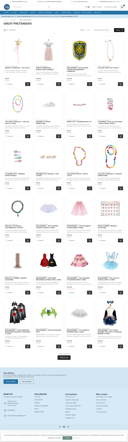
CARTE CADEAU (87, 12)
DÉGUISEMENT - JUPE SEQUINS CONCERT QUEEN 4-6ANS (47, 226)
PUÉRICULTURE (66, 12)
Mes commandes (101, 400)
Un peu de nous (70, 397)
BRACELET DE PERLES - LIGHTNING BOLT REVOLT (14, 226)
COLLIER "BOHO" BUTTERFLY (108, 68)
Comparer (10, 84)
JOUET (57, 12)
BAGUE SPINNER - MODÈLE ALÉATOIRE (107, 226)
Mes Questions (100, 403)
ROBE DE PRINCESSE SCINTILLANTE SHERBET (45, 68)
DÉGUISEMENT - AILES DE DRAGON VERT (48, 331)
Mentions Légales (70, 415)
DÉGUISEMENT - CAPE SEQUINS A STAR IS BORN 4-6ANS (79, 226)
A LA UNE (13, 12)
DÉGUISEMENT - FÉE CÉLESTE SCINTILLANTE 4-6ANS (108, 279)
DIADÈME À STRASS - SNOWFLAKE (43, 122)
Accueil (6, 12)
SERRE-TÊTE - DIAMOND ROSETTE (79, 122)
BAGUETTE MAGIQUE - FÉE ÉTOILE (17, 68)
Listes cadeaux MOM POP (73, 406)
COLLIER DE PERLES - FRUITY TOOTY (77, 174)
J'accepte (67, 438)
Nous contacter (11, 381)
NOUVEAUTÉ (23, 12)
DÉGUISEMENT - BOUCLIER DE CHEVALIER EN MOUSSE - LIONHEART (77, 69)
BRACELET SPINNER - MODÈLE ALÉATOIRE (16, 279)
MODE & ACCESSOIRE (45, 12)
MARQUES (77, 12)
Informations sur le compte (104, 397)
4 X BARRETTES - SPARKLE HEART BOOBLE (15, 174)
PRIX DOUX (97, 12)
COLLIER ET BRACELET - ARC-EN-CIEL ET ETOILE (17, 122)
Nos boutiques (26, 381)
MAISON (32, 12)
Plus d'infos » (76, 438)
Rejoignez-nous (69, 418)
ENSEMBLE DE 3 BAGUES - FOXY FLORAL (47, 174)
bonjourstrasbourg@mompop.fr (16, 416)
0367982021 (11, 410)
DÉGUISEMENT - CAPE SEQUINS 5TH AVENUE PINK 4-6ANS (78, 279)
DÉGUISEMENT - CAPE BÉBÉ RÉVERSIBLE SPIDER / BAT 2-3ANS (48, 279)
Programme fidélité (71, 403)
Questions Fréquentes (72, 400)
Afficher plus (64, 357)
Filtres (118, 30)
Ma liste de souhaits (102, 406)
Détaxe (67, 412)
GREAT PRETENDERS (25, 20)
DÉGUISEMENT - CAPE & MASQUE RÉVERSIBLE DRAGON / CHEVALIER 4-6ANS (17, 331)
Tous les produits (101, 412)
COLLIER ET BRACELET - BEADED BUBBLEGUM (110, 174)
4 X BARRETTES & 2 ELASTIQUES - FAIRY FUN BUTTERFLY (110, 122)
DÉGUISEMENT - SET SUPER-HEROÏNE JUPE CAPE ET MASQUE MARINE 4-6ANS (110, 331)
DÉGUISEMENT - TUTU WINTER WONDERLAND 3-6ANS (78, 331)
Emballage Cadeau (71, 409)
